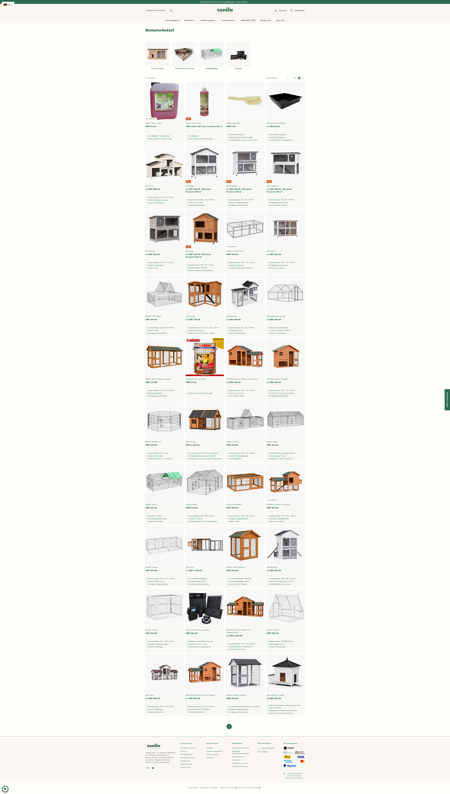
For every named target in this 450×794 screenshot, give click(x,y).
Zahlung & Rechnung (239, 766)
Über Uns (184, 751)
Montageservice (186, 754)
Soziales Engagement (214, 751)
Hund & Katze (227, 20)
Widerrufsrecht (238, 757)
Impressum (236, 760)
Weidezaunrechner (187, 758)
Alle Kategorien (172, 20)
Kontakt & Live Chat (188, 748)
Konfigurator (266, 20)
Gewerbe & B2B (248, 20)
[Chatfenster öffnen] (5, 789)
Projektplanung (186, 764)
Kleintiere (189, 20)
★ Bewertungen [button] (447, 399)
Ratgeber (209, 748)
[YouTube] (153, 768)
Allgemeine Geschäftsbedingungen (241, 752)
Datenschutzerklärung (240, 748)
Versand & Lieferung (240, 763)
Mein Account (185, 767)
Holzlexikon (210, 758)
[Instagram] (147, 768)
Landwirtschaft (207, 20)
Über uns (280, 20)
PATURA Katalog (212, 754)
